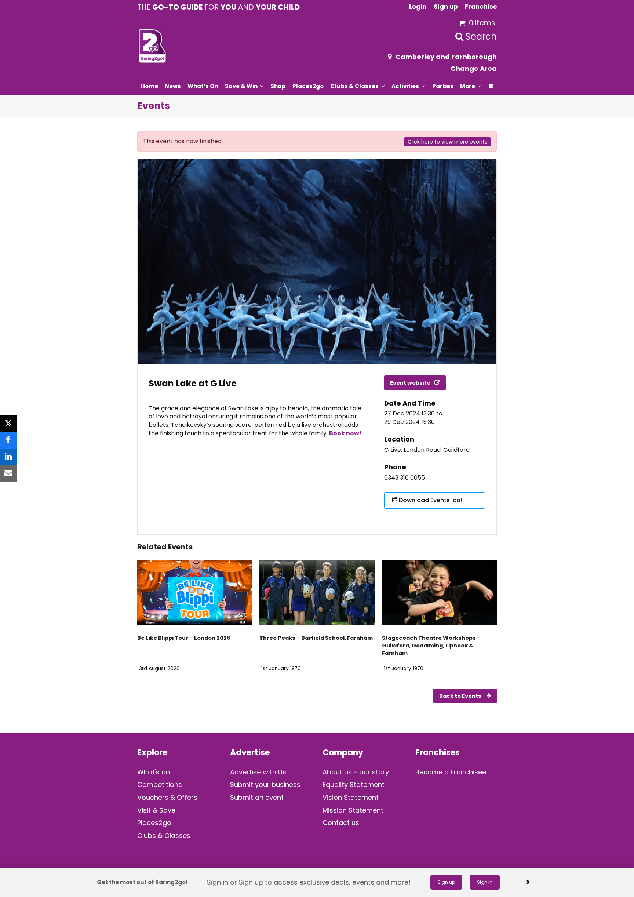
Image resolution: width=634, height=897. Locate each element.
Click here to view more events (447, 141)
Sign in (484, 882)
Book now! (345, 433)
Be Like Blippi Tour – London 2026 (183, 638)
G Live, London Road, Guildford (427, 450)
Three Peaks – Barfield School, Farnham (316, 638)
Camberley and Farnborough (446, 56)
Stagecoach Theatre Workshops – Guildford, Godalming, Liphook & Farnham (431, 645)
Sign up (446, 882)
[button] (490, 86)
